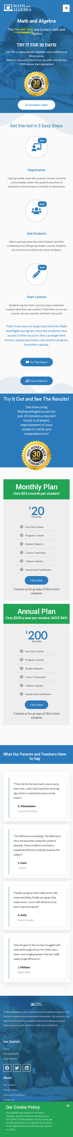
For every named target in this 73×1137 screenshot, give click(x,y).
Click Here (36, 580)
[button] (7, 1068)
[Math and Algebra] (17, 8)
